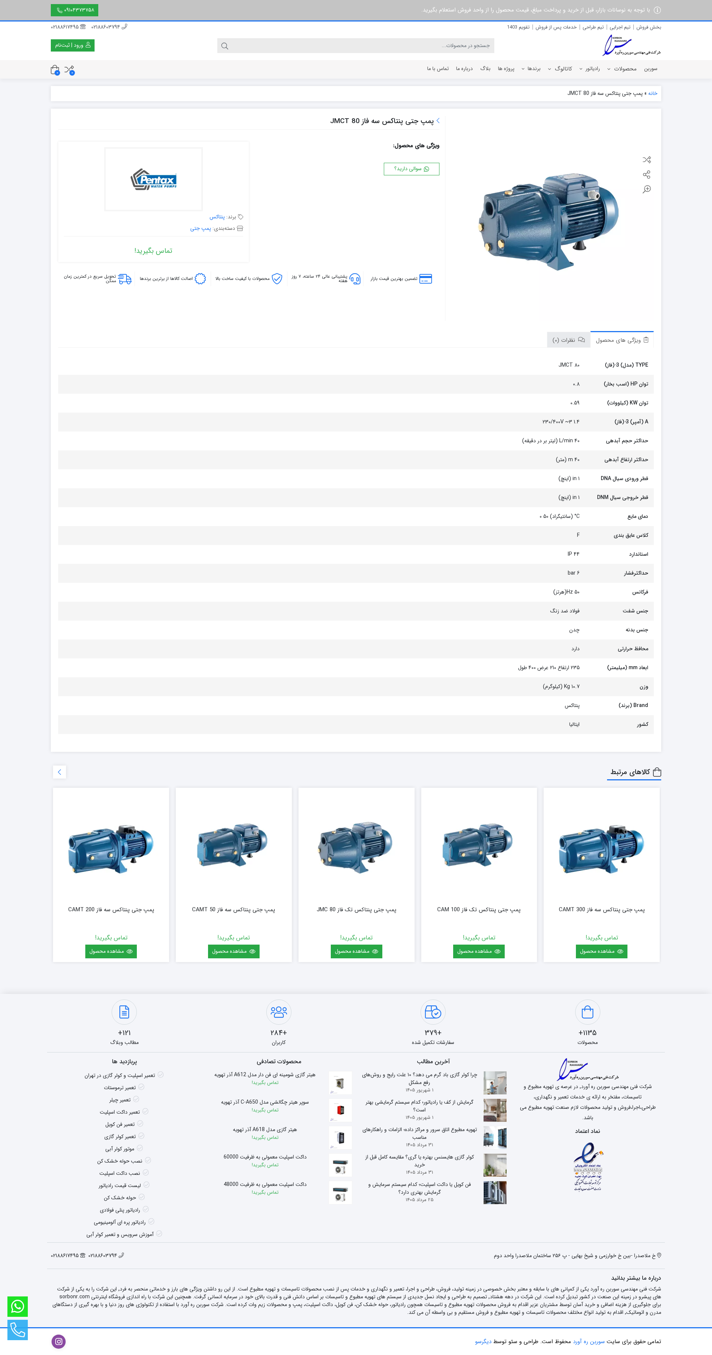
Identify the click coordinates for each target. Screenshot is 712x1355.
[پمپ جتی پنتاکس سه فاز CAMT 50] (233, 845)
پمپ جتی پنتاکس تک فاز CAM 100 (479, 910)
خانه (652, 93)
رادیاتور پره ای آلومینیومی (120, 1222)
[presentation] (59, 772)
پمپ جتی (200, 228)
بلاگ (485, 69)
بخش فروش (648, 27)
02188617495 (65, 27)
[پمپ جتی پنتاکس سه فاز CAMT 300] (601, 845)
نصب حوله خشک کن (119, 1161)
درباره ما (464, 69)
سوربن (650, 69)
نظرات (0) (565, 340)
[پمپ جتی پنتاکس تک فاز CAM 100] (479, 845)
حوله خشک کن (120, 1198)
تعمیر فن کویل (120, 1124)
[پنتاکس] (153, 180)
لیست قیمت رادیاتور (120, 1186)
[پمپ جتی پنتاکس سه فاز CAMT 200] (111, 845)
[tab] (622, 339)
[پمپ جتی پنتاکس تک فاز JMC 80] (356, 845)
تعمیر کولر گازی (120, 1137)
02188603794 (106, 27)
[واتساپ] (17, 1306)
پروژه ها (506, 69)
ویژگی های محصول (619, 340)
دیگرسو (483, 1341)
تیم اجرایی (620, 27)
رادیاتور (592, 69)
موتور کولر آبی (119, 1149)
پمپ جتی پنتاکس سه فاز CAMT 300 (602, 910)
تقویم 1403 (518, 27)
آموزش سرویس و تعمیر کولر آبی (120, 1234)
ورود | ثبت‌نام (70, 45)
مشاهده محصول (598, 951)
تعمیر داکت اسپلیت (120, 1112)
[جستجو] (224, 45)
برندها (533, 69)
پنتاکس (217, 217)
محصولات (624, 69)
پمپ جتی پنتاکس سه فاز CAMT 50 (233, 910)
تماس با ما (438, 69)
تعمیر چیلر (120, 1100)
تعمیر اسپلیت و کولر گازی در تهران (120, 1075)
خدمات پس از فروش (556, 27)
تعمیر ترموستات (120, 1088)
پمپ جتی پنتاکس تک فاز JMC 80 (356, 910)
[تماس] (17, 1330)
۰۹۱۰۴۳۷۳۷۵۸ (79, 10)
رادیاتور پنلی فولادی (120, 1210)
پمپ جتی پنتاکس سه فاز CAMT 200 (111, 910)
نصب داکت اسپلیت (119, 1173)
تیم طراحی (593, 27)
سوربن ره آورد (589, 1341)
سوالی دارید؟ (408, 169)
